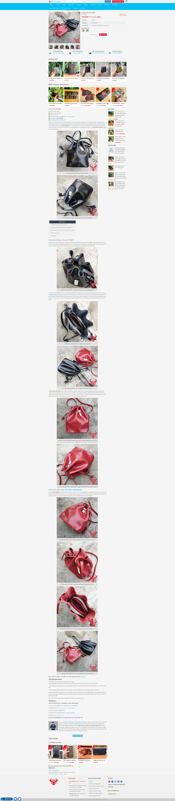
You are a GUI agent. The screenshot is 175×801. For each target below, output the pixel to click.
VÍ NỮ (63, 4)
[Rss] (109, 782)
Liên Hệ (91, 781)
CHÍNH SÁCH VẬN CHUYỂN (95, 793)
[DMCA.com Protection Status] (112, 795)
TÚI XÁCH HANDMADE (73, 490)
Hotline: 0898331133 (118, 1)
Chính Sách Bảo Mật (117, 53)
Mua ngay (108, 1)
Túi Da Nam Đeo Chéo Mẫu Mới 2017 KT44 (74, 760)
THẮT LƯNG (71, 4)
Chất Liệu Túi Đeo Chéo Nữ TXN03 (59, 224)
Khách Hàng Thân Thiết (94, 795)
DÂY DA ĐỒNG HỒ (65, 8)
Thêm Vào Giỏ (94, 34)
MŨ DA (100, 4)
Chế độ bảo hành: (55, 233)
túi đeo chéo (58, 120)
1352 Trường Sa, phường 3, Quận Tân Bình (65, 708)
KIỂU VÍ (58, 4)
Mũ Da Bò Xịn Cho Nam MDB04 (86, 760)
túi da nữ (55, 242)
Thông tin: (53, 235)
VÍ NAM (51, 4)
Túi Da (78, 244)
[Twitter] (115, 782)
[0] (125, 1)
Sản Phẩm (56, 10)
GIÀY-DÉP (92, 4)
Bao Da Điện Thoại (54, 8)
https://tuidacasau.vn (59, 715)
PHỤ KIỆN (75, 8)
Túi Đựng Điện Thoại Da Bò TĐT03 (101, 760)
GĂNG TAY (107, 4)
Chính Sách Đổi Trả (77, 53)
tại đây (82, 676)
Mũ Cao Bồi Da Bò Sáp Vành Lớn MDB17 (109, 103)
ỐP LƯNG (114, 4)
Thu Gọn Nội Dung (77, 735)
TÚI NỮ (86, 4)
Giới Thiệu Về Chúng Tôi (94, 783)
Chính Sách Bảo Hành (58, 53)
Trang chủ (51, 10)
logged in (57, 774)
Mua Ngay (103, 34)
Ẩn (64, 222)
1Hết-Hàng (62, 10)
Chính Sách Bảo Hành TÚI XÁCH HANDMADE (61, 227)
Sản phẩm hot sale (99, 1)
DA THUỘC (82, 8)
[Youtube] (118, 782)
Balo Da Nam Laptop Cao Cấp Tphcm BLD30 (60, 760)
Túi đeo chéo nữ (53, 292)
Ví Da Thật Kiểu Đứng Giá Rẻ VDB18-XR (77, 103)
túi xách (76, 122)
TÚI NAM (79, 4)
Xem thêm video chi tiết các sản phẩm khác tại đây (63, 230)
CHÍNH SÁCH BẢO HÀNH (95, 791)
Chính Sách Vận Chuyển (99, 53)
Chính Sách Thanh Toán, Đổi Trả (96, 786)
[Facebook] (112, 782)
